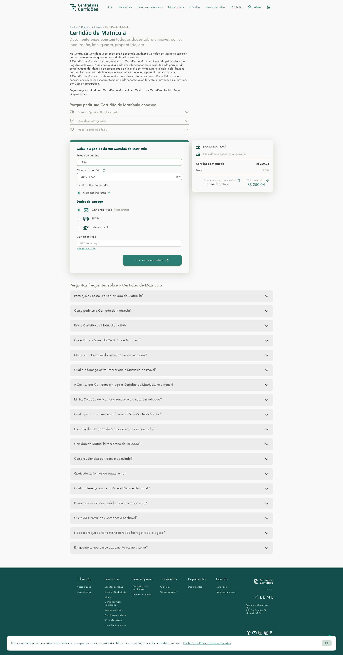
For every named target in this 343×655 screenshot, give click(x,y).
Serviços (74, 27)
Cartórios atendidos (115, 615)
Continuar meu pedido (149, 260)
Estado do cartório (88, 155)
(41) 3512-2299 (253, 613)
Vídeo (108, 597)
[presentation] (129, 243)
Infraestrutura (84, 592)
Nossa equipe (84, 587)
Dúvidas (194, 7)
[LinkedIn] (266, 633)
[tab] (171, 296)
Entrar (256, 7)
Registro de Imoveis (91, 27)
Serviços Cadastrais (115, 592)
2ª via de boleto (113, 620)
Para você (112, 579)
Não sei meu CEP (86, 248)
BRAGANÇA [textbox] (88, 176)
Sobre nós (125, 7)
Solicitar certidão (114, 587)
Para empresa (142, 579)
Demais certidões (114, 610)
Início (109, 7)
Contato (236, 7)
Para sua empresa (150, 7)
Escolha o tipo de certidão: (93, 185)
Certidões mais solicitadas (113, 603)
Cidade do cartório (89, 170)
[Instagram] (260, 633)
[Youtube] (254, 633)
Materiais (175, 7)
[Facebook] (248, 633)
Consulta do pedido (115, 625)
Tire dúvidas (168, 579)
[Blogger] (271, 633)
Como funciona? (169, 592)
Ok (327, 643)
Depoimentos (197, 579)
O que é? (165, 587)
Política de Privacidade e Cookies (207, 643)
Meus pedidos (215, 7)
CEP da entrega (86, 236)
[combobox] (129, 162)
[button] (129, 112)
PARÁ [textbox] (84, 162)
